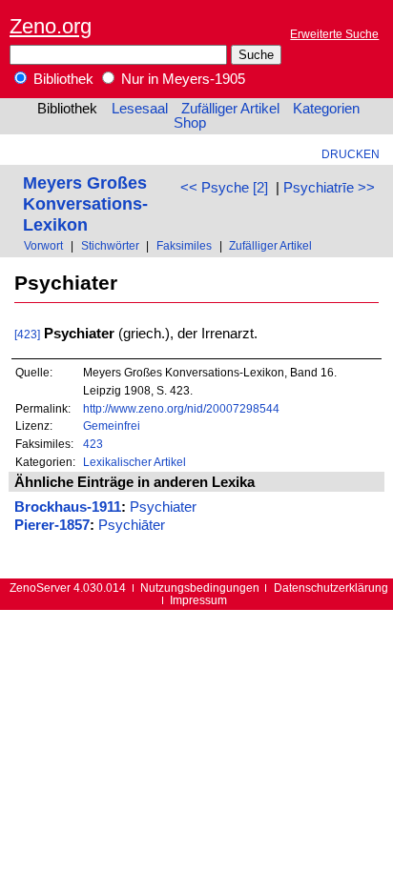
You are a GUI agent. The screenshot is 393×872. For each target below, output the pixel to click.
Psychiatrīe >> (329, 187)
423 (93, 443)
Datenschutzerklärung (331, 587)
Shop (190, 123)
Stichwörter (110, 245)
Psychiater (163, 507)
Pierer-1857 (52, 525)
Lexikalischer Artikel (134, 462)
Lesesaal (140, 108)
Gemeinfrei (111, 425)
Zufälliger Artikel (230, 108)
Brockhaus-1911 (67, 507)
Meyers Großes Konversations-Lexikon (85, 203)
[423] (27, 334)
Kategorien (326, 108)
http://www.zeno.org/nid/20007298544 (181, 408)
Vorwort (43, 245)
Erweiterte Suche (334, 34)
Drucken (350, 154)
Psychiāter (131, 525)
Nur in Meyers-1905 (181, 79)
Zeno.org (51, 26)
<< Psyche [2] (224, 187)
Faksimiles (184, 245)
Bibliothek (61, 79)
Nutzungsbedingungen (199, 587)
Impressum (198, 600)
